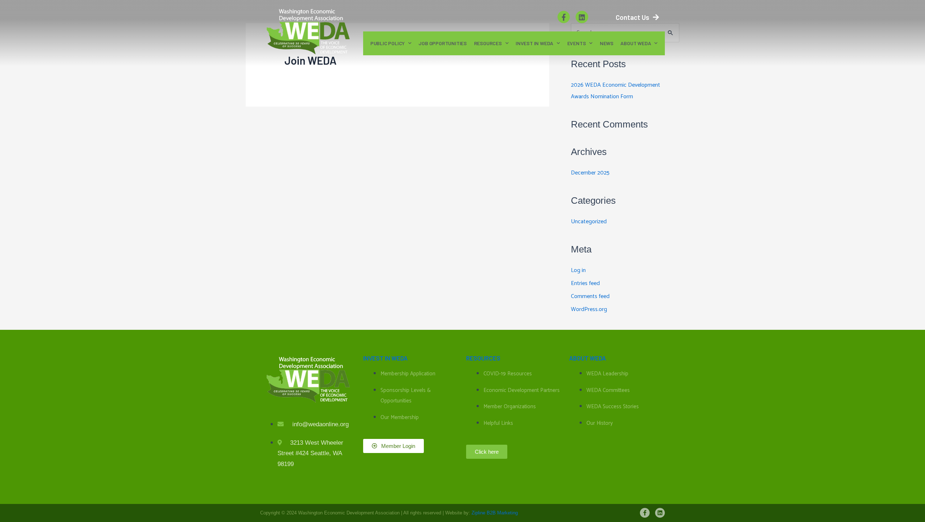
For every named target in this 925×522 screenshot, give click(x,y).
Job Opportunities (442, 43)
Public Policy (387, 43)
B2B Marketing (502, 512)
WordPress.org (589, 309)
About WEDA (635, 43)
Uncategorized (589, 222)
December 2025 (590, 173)
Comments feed (590, 296)
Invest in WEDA (534, 43)
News (607, 43)
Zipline (478, 512)
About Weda (587, 358)
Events (576, 43)
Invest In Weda (385, 358)
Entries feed (585, 283)
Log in (578, 270)
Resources (488, 43)
